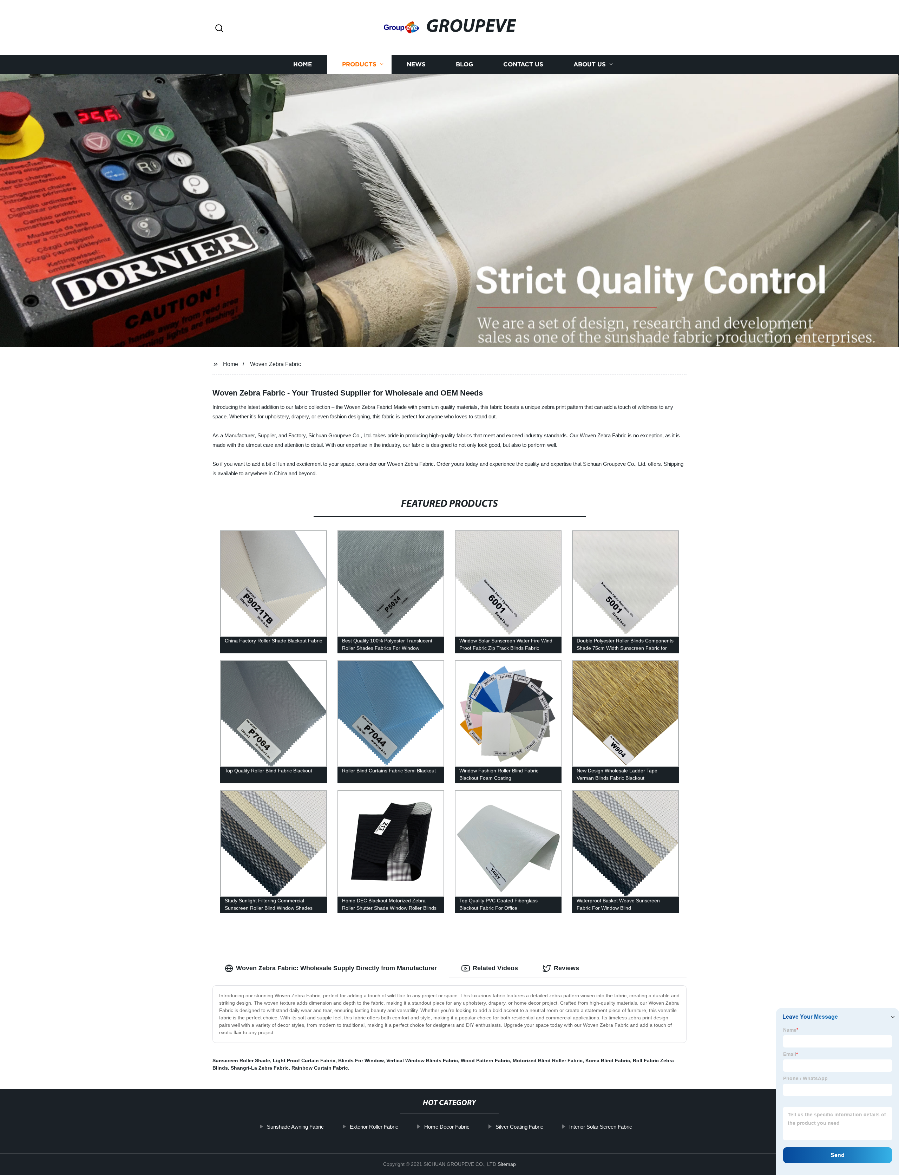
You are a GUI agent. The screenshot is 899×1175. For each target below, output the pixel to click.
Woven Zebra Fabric (275, 364)
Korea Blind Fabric (607, 1060)
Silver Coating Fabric (519, 1127)
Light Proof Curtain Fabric (304, 1060)
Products (359, 64)
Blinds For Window (360, 1060)
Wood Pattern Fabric (485, 1060)
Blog (464, 64)
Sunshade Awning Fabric (295, 1127)
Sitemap (507, 1164)
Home (302, 64)
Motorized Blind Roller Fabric (548, 1060)
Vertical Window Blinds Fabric (422, 1060)
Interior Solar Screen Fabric (600, 1127)
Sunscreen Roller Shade (241, 1060)
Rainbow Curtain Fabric (319, 1068)
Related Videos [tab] (495, 968)
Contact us (523, 64)
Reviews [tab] (566, 968)
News (416, 64)
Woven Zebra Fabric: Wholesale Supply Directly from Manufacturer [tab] (336, 968)
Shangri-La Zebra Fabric (260, 1068)
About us (589, 64)
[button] (219, 28)
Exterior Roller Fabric (374, 1127)
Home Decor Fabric (447, 1127)
